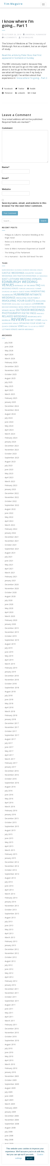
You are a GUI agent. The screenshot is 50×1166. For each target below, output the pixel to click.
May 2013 (9, 929)
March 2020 (10, 616)
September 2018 (12, 687)
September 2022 (12, 505)
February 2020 (11, 620)
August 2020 (10, 596)
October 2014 (11, 870)
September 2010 (12, 1040)
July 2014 (9, 882)
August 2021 (10, 553)
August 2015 (10, 830)
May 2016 (9, 798)
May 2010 (9, 1056)
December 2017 (12, 723)
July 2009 (9, 1092)
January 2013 (10, 945)
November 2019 (12, 632)
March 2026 (10, 358)
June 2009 (9, 1096)
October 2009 (11, 1080)
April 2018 (9, 707)
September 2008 (12, 1124)
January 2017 (10, 767)
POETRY (26, 313)
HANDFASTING (38, 291)
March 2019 (10, 664)
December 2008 (12, 1116)
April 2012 (9, 977)
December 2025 (12, 366)
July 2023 (9, 465)
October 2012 (11, 957)
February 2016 (11, 810)
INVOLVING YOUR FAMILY (28, 297)
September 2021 (12, 549)
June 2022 (9, 513)
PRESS (33, 313)
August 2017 (10, 739)
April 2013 (9, 933)
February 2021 (11, 576)
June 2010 (9, 1052)
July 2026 (9, 342)
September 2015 (12, 826)
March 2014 (10, 894)
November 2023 (12, 449)
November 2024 (12, 410)
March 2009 (10, 1104)
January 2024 (10, 442)
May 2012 (9, 973)
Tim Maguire (13, 4)
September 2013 (12, 913)
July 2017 (9, 743)
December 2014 (12, 862)
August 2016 (10, 786)
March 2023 (10, 481)
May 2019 (9, 656)
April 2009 (9, 1100)
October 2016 (11, 779)
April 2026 (9, 354)
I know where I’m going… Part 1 (18, 23)
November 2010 (12, 1032)
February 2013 (11, 941)
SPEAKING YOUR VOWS (30, 323)
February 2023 (11, 485)
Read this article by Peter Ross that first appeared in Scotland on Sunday (22, 56)
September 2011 (12, 1001)
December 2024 (12, 406)
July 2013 (9, 921)
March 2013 (10, 937)
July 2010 (9, 1048)
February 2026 (11, 362)
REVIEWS (19, 319)
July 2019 (9, 648)
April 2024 (9, 430)
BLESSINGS (18, 270)
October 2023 (11, 453)
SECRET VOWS (34, 320)
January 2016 (10, 814)
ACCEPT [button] (30, 1158)
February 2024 (11, 438)
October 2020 (11, 592)
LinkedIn (21, 93)
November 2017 (12, 727)
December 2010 (12, 1028)
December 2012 (12, 949)
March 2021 (10, 572)
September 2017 (12, 735)
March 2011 (10, 1020)
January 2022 (10, 533)
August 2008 (10, 1127)
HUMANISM (21, 294)
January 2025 (10, 402)
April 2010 (9, 1060)
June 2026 (9, 346)
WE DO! (36, 326)
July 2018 (9, 695)
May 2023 (9, 473)
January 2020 (10, 624)
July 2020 (9, 600)
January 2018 (10, 719)
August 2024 (10, 414)
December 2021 (12, 537)
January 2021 (10, 580)
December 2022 (12, 493)
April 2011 (9, 1016)
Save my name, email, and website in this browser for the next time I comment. (24, 204)
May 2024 (9, 426)
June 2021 (9, 560)
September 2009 (12, 1084)
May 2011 (9, 1012)
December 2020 (12, 584)
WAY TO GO (28, 326)
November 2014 (12, 866)
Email (5, 178)
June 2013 (9, 925)
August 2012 (10, 961)
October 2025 (11, 374)
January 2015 (10, 858)
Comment (7, 128)
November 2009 (12, 1076)
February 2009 (11, 1108)
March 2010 (10, 1064)
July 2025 (9, 382)
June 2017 (9, 747)
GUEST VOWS (24, 291)
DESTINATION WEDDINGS (24, 276)
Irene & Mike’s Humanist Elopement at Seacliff (25, 248)
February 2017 (11, 763)
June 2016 (9, 794)
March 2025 (10, 394)
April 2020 (9, 612)
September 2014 (12, 874)
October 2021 (11, 545)
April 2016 (9, 802)
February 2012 (11, 981)
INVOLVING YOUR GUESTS (18, 300)
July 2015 (9, 834)
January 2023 (10, 489)
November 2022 (12, 497)
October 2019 (11, 636)
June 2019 (9, 652)
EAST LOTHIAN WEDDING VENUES (21, 278)
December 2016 (12, 771)
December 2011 (12, 989)
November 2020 (12, 588)
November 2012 (12, 953)
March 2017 (10, 759)
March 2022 (10, 525)
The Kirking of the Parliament (17, 252)
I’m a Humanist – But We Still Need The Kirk (24, 256)
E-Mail (33, 93)
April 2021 (9, 568)
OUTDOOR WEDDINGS (30, 310)
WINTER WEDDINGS (26, 329)
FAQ (38, 285)
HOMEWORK (7, 295)
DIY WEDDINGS (42, 276)
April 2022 (9, 521)
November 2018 (12, 679)
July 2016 (9, 790)
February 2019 (11, 668)
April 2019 (9, 660)
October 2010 (11, 1036)
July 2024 (9, 418)
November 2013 (12, 905)
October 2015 (11, 822)
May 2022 (9, 517)
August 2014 (10, 878)
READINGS (40, 313)
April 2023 (9, 477)
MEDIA (21, 307)
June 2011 (9, 1009)
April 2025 (9, 390)
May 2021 (9, 564)
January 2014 (10, 901)
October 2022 (11, 501)
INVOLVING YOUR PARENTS (22, 304)
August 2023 (10, 461)
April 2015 (9, 846)
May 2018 (9, 703)
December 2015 (12, 818)
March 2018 (10, 711)
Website (6, 189)
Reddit (32, 88)
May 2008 (9, 1139)
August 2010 (10, 1044)
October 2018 (11, 683)
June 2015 (9, 838)
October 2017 (11, 731)
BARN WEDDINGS (8, 270)
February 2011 (11, 1024)
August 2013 (10, 917)
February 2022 (11, 529)
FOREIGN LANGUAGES (27, 288)
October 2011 (11, 997)
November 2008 (12, 1120)
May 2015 (9, 842)
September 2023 (12, 457)
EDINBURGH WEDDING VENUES (19, 283)
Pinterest (8, 93)
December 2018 (12, 675)
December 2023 (12, 445)
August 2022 (10, 509)
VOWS (21, 326)
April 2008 (9, 1143)
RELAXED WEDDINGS (14, 316)
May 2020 (9, 608)
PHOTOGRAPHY (11, 313)
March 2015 (10, 850)
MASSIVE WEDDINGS (10, 307)
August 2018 (10, 691)
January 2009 (10, 1112)
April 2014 (9, 890)
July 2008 (9, 1131)
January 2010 (10, 1072)
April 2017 (9, 755)
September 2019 (12, 640)
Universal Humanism (35, 34)
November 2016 (12, 775)
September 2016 (12, 783)
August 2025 (10, 378)
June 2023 (9, 469)
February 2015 (11, 854)
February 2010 (11, 1068)
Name (6, 167)
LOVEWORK (38, 303)
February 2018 (11, 715)
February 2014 (11, 897)
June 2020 (9, 604)
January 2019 (10, 671)
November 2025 (12, 370)
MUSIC (12, 310)
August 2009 (10, 1088)
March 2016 (10, 806)
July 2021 (9, 557)
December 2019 (12, 628)
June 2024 (9, 422)
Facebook (8, 88)
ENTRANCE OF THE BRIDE (25, 285)
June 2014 (9, 886)
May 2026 (9, 350)
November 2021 (12, 541)
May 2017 (9, 751)
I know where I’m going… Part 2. (31, 78)
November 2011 (12, 993)
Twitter (21, 88)
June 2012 (9, 969)
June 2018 (9, 699)
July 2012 (9, 965)
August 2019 (10, 644)
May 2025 (9, 386)
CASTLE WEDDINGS (13, 272)
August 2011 (10, 1005)
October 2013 (11, 909)
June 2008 (9, 1135)
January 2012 (10, 985)
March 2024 (10, 434)
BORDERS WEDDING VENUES (33, 270)
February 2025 (11, 398)
